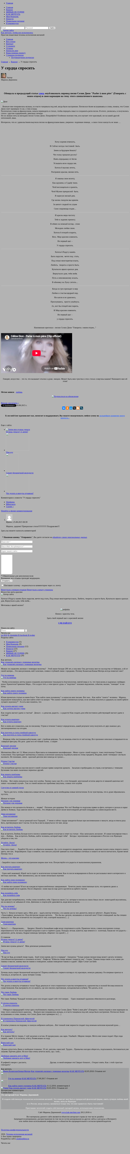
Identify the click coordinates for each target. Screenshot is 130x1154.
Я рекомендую (12, 23)
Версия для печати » (10, 403)
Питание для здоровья (10, 801)
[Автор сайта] (7, 30)
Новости (10, 19)
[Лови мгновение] (9, 816)
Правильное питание (15, 21)
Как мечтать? (6, 1029)
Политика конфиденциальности (15, 1130)
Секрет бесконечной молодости (20, 473)
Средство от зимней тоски (12, 788)
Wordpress (10, 502)
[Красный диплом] (9, 748)
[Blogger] (77, 408)
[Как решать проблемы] (11, 777)
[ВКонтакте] (63, 408)
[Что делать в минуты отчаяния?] (17, 491)
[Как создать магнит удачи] (13, 708)
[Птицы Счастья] (9, 763)
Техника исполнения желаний (19, 1134)
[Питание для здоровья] (11, 803)
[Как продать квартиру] (11, 869)
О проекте (10, 46)
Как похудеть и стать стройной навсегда (18, 733)
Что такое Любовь (9, 992)
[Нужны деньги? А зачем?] (18, 429)
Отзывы (9, 48)
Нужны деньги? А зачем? (17, 432)
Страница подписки (15, 55)
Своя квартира (7, 922)
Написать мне (12, 51)
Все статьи (10, 41)
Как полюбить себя (9, 893)
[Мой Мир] (70, 408)
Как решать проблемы (10, 774)
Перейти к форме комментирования (16, 511)
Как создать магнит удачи (12, 706)
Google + (10, 507)
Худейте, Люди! (8, 843)
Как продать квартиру (10, 867)
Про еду (9, 452)
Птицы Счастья (7, 761)
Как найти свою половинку (13, 880)
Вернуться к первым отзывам (14, 590)
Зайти (52, 28)
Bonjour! (9, 44)
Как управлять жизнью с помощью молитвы (20, 662)
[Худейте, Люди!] (9, 845)
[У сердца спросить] (10, 1005)
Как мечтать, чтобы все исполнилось (17, 33)
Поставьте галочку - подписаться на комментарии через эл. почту (32, 585)
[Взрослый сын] (8, 1045)
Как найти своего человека (13, 691)
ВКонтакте (10, 504)
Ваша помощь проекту (16, 53)
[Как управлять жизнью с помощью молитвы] (21, 664)
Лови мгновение (8, 814)
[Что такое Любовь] (10, 994)
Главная (9, 3)
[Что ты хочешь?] (9, 908)
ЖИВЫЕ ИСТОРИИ (15, 12)
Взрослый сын (7, 1043)
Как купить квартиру (10, 719)
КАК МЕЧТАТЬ (13, 14)
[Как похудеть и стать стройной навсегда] (19, 735)
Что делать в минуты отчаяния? (20, 493)
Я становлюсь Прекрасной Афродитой (18, 1018)
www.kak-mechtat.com (70, 1112)
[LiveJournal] (81, 408)
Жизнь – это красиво (10, 858)
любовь (19, 392)
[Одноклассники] (67, 408)
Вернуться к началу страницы (40, 590)
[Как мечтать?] (7, 1032)
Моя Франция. (12, 16)
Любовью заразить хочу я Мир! (14, 1056)
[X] (74, 408)
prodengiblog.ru (22, 1139)
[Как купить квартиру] (11, 722)
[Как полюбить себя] (10, 895)
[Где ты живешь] (8, 678)
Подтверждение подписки (22, 57)
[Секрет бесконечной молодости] (12, 471)
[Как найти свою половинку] (14, 882)
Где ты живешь (7, 675)
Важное (9, 10)
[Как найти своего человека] (14, 693)
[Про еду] (17, 450)
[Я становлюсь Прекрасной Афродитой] (19, 1021)
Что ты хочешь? (8, 906)
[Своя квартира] (8, 924)
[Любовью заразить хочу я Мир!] (15, 1058)
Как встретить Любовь (11, 827)
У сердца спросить (9, 1003)
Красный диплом (8, 746)
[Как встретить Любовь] (12, 829)
